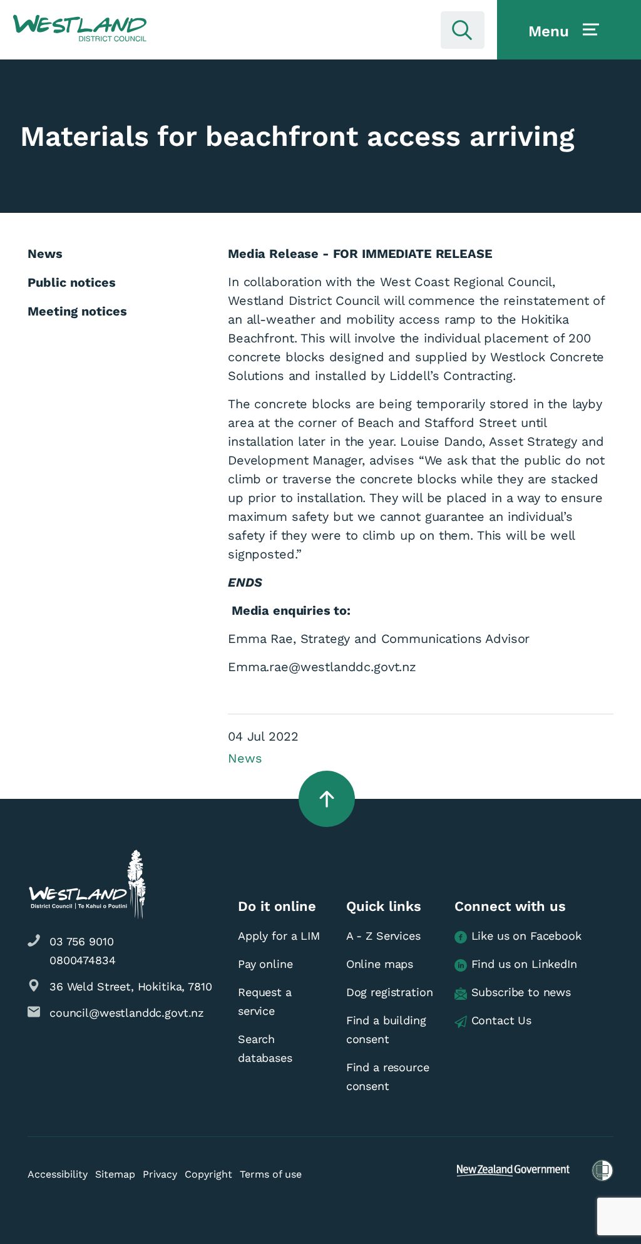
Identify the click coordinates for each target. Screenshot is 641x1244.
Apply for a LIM (279, 935)
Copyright (208, 1174)
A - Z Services (383, 935)
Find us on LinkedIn (524, 963)
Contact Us (501, 1020)
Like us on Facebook (526, 935)
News (245, 758)
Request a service (265, 1001)
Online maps (379, 963)
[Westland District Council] (80, 28)
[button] (80, 28)
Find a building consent (386, 1030)
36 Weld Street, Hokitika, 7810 (130, 986)
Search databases (265, 1048)
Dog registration (389, 992)
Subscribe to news (521, 992)
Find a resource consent (387, 1076)
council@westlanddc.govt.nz (126, 1012)
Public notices (72, 282)
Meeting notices (77, 311)
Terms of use (271, 1174)
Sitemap (115, 1174)
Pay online (265, 963)
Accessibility (58, 1174)
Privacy (160, 1174)
